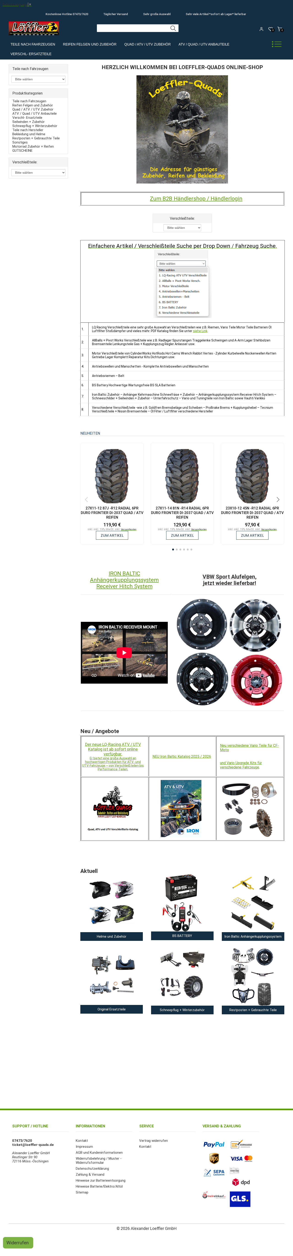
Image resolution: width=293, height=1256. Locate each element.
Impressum (84, 1147)
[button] (173, 549)
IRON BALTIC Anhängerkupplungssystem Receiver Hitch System (124, 580)
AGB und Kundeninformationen (99, 1152)
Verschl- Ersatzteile (31, 54)
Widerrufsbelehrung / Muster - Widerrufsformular (99, 1160)
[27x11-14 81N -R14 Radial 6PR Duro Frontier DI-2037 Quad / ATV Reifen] (182, 477)
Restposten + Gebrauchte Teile (36, 138)
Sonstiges (20, 142)
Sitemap (82, 1192)
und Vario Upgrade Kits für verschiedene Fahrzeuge (241, 765)
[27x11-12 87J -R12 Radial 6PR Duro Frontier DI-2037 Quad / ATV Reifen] (112, 477)
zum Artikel (112, 535)
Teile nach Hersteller (27, 130)
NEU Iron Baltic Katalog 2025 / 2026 (181, 756)
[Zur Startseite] (35, 36)
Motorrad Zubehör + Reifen (33, 146)
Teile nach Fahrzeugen (33, 44)
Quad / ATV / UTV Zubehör (147, 44)
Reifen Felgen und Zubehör (90, 44)
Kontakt (82, 1141)
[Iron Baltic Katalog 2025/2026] (181, 807)
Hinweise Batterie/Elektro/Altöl (99, 1186)
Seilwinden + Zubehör (28, 122)
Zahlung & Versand (90, 1174)
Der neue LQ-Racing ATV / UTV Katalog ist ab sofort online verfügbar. (113, 749)
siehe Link (200, 331)
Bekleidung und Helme (28, 134)
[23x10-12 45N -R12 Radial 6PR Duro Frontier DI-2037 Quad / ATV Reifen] (252, 477)
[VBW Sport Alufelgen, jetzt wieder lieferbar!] (229, 653)
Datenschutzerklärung (92, 1169)
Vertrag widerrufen (153, 1141)
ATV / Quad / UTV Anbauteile (204, 44)
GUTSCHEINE (22, 151)
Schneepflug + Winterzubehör (34, 126)
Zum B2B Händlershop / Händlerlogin (196, 198)
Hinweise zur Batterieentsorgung (100, 1180)
